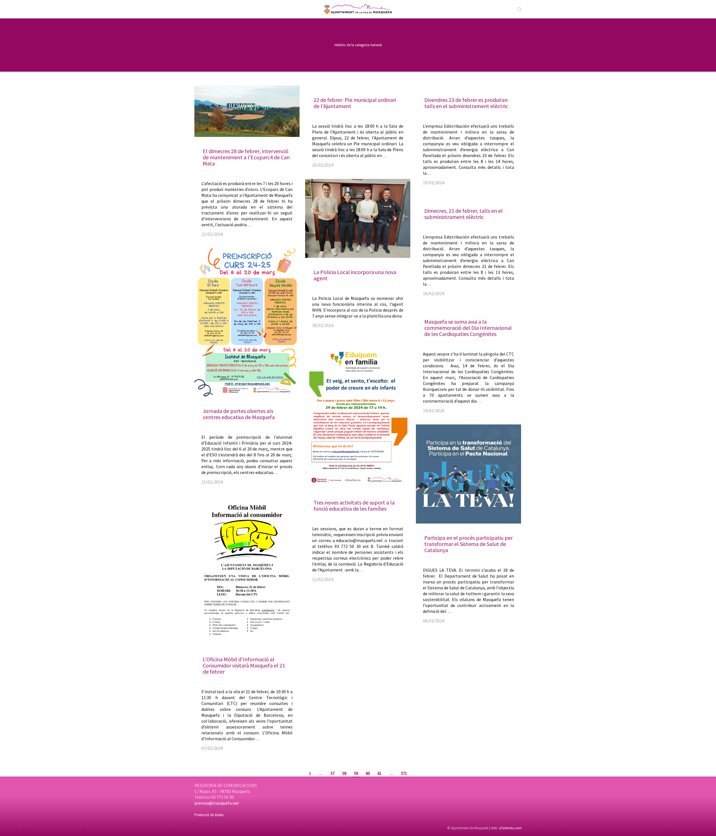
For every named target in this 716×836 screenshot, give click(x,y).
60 (368, 773)
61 (379, 773)
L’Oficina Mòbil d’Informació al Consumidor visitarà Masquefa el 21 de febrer (244, 665)
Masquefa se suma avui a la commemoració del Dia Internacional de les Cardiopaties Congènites (468, 327)
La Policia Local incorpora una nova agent (355, 275)
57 (333, 773)
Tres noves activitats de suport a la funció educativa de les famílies (354, 505)
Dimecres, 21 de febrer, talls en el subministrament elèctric (463, 213)
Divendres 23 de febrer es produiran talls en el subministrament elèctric (466, 102)
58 (344, 773)
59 (356, 773)
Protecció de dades (208, 814)
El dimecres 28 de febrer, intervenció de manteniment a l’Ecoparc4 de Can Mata (246, 157)
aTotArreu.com (510, 828)
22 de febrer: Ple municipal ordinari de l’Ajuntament (355, 102)
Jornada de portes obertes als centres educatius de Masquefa (239, 414)
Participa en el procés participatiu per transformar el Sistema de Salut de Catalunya (468, 544)
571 (404, 773)
